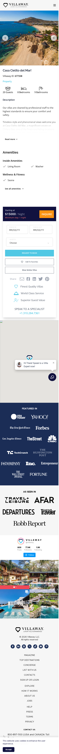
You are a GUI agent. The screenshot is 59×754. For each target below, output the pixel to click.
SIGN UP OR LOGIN (29, 680)
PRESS (29, 712)
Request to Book (29, 253)
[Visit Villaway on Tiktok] (35, 646)
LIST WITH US (29, 670)
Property (7, 81)
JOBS (29, 701)
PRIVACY (29, 722)
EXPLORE (29, 686)
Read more (10, 139)
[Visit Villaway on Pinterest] (46, 646)
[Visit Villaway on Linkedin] (18, 646)
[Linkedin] (34, 279)
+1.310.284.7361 (29, 313)
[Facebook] (28, 279)
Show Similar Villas (29, 270)
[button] (5, 38)
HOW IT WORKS (29, 691)
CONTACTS (29, 675)
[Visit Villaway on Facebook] (13, 646)
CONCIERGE (29, 665)
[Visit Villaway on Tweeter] (30, 646)
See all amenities (13, 188)
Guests (13, 239)
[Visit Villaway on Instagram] (24, 646)
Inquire (47, 214)
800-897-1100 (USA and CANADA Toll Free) (28, 736)
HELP (29, 707)
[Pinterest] (47, 279)
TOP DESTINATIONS (29, 660)
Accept (8, 749)
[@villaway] (21, 541)
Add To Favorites (31, 262)
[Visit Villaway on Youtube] (41, 646)
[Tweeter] (40, 279)
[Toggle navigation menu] (54, 5)
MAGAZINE (29, 655)
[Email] (22, 279)
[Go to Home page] (16, 5)
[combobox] (29, 243)
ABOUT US (29, 696)
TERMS (29, 717)
